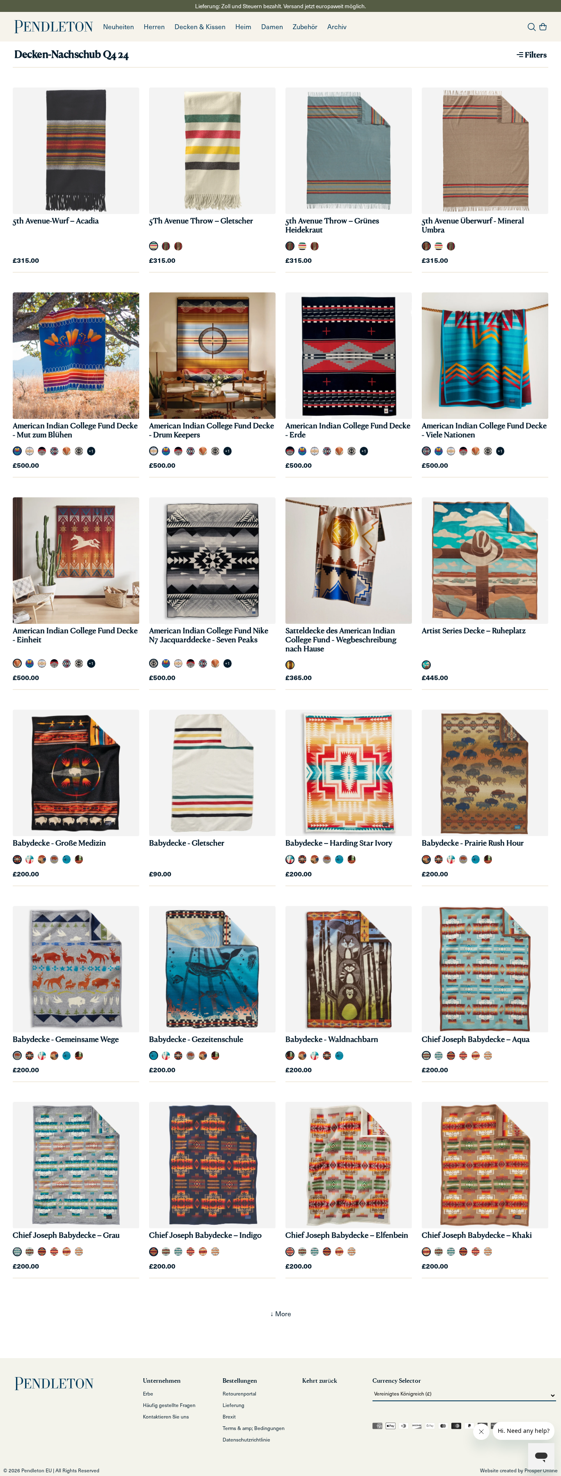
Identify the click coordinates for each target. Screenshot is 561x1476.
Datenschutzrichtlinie (246, 1439)
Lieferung (233, 1405)
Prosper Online (541, 1470)
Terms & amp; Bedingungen (254, 1428)
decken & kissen (200, 26)
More (283, 1313)
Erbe (148, 1393)
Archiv (337, 26)
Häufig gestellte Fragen (169, 1405)
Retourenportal (239, 1393)
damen (272, 26)
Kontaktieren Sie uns (166, 1416)
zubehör (305, 26)
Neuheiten (118, 26)
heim (243, 26)
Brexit (229, 1416)
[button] (154, 26)
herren (154, 26)
